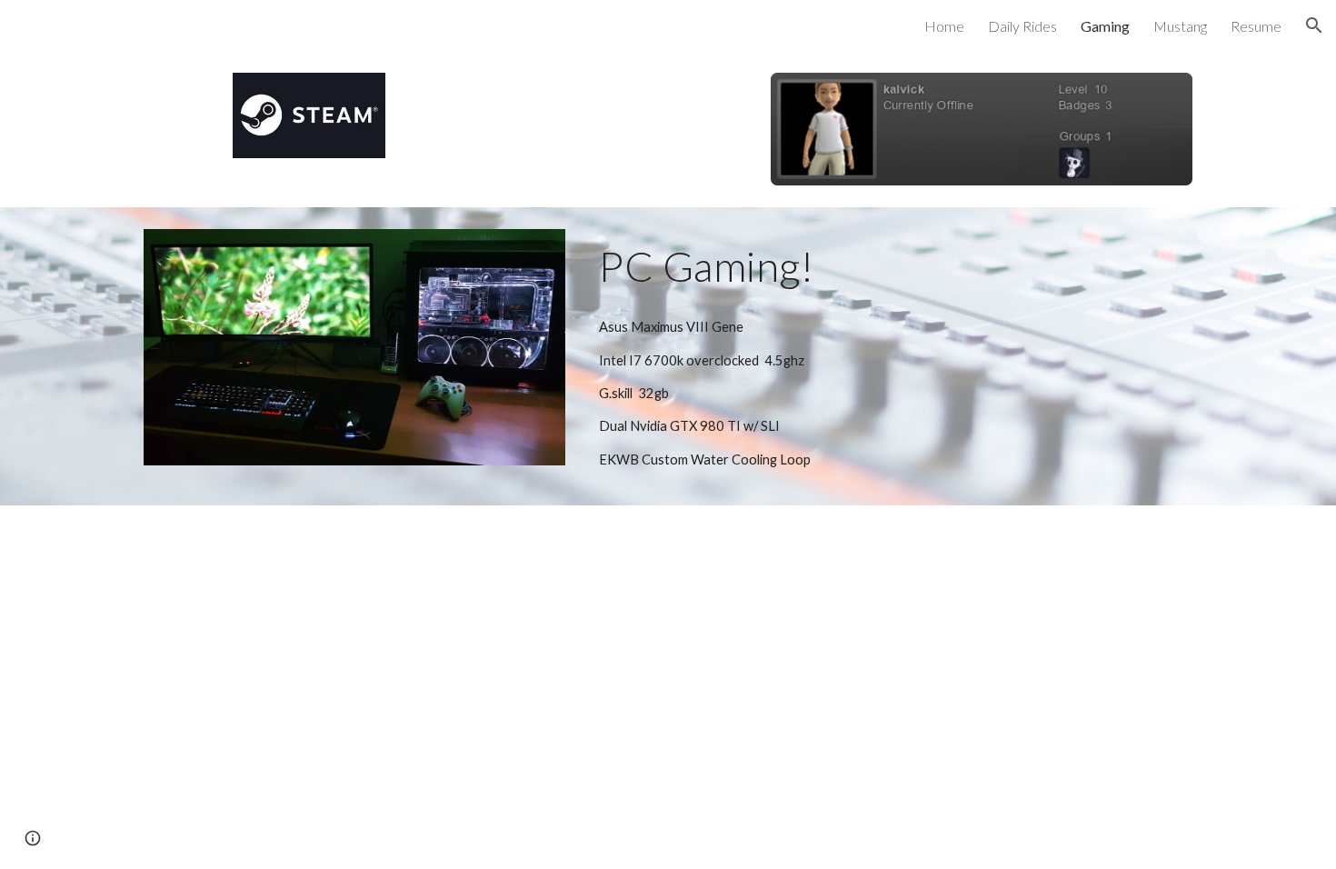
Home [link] (944, 26)
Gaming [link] (1105, 26)
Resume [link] (1256, 26)
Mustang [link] (1180, 26)
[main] (892, 266)
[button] (1314, 25)
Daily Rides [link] (1022, 26)
